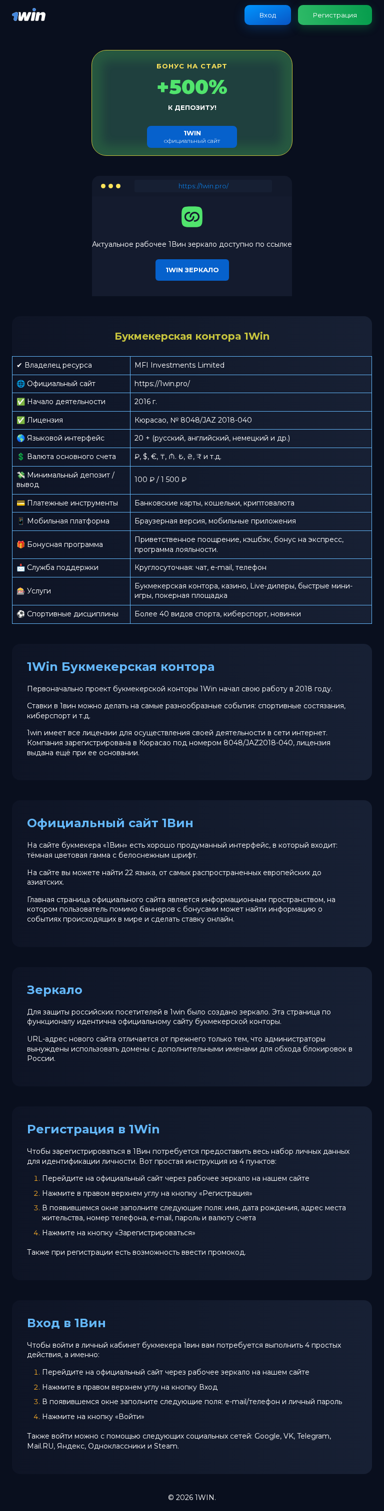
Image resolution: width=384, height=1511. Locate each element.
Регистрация (335, 15)
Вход (268, 15)
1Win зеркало (192, 270)
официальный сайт (192, 136)
